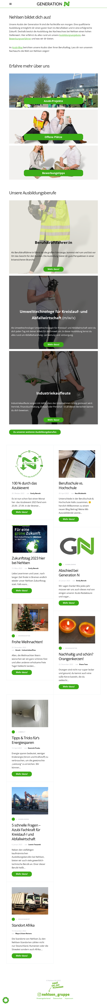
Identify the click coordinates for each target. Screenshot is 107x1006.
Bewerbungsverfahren (20, 38)
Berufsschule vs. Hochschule (71, 485)
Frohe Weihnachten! (27, 641)
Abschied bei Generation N (69, 572)
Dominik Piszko (34, 748)
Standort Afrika (23, 925)
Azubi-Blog (17, 47)
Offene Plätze (53, 137)
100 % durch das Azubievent (24, 485)
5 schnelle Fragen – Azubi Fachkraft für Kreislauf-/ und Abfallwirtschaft (26, 832)
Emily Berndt (35, 493)
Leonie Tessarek (34, 844)
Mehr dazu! (53, 269)
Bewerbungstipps (53, 173)
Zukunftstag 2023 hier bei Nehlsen (28, 560)
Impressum (69, 998)
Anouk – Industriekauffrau (25, 650)
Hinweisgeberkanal (43, 998)
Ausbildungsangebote (70, 35)
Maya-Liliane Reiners (23, 933)
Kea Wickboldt (80, 493)
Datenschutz (57, 998)
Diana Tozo (83, 664)
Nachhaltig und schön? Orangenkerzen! (76, 656)
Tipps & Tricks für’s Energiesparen (25, 740)
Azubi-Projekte (53, 101)
